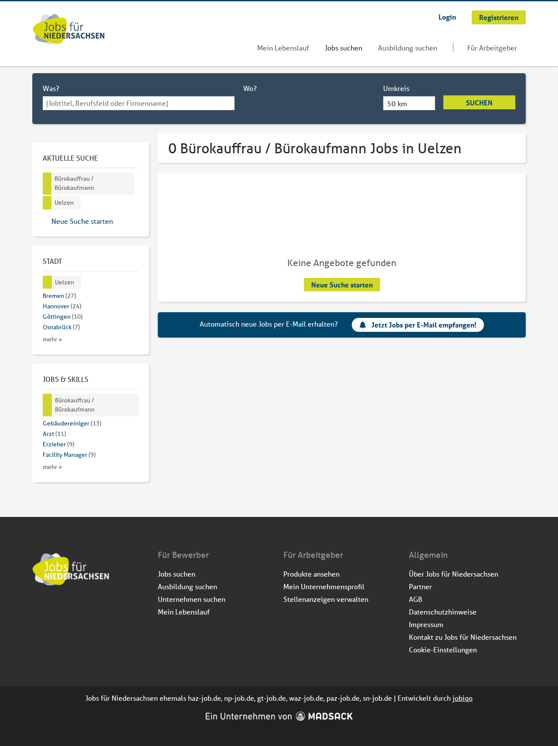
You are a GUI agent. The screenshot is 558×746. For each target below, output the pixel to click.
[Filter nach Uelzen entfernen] (47, 282)
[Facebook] (39, 609)
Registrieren (498, 17)
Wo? (250, 88)
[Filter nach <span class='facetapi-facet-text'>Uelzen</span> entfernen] (47, 202)
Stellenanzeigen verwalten (325, 599)
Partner (420, 586)
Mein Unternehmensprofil (323, 586)
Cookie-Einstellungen (443, 649)
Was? (51, 88)
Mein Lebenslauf (283, 47)
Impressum (426, 624)
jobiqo (463, 697)
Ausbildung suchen (407, 47)
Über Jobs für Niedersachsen (453, 573)
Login (447, 16)
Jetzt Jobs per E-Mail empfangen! (423, 324)
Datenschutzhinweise (442, 611)
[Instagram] (53, 609)
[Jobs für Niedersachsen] (68, 30)
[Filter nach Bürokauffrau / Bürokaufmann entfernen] (47, 405)
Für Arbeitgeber (492, 47)
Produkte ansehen (311, 573)
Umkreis (396, 88)
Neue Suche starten (342, 284)
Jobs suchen (343, 47)
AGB (415, 599)
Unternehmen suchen (191, 599)
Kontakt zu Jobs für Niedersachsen (463, 636)
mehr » (52, 339)
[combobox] (139, 103)
